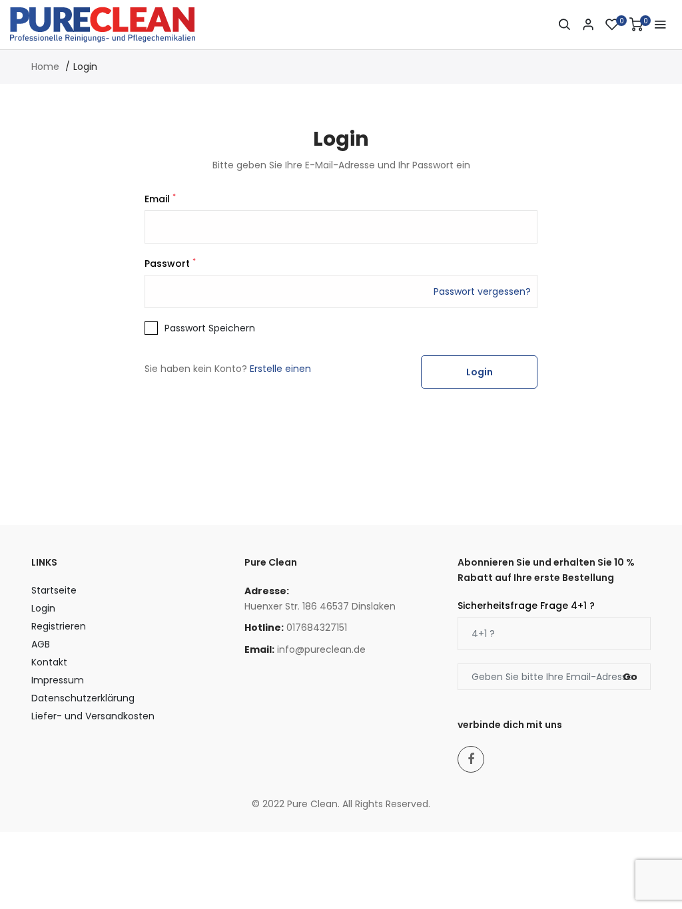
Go (630, 676)
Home (45, 66)
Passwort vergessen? (482, 291)
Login (479, 372)
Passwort (170, 263)
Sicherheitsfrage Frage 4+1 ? (526, 605)
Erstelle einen (280, 368)
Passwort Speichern (210, 328)
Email (160, 199)
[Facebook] (471, 759)
